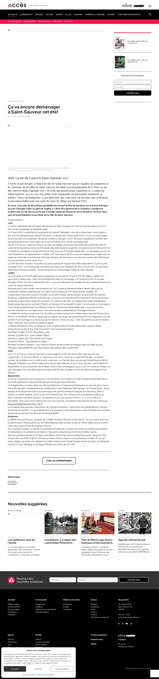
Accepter (15, 669)
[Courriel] (29, 116)
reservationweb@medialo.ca (129, 617)
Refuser (38, 669)
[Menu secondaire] (149, 6)
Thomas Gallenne (18, 116)
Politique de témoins (29, 675)
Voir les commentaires (59, 460)
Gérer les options (62, 669)
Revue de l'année (14, 511)
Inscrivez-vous (132, 93)
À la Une (12, 483)
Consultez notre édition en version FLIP (137, 42)
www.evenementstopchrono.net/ (24, 403)
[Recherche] (148, 14)
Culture (121, 511)
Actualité (49, 511)
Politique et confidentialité (45, 675)
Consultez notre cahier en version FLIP (137, 61)
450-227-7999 (124, 614)
